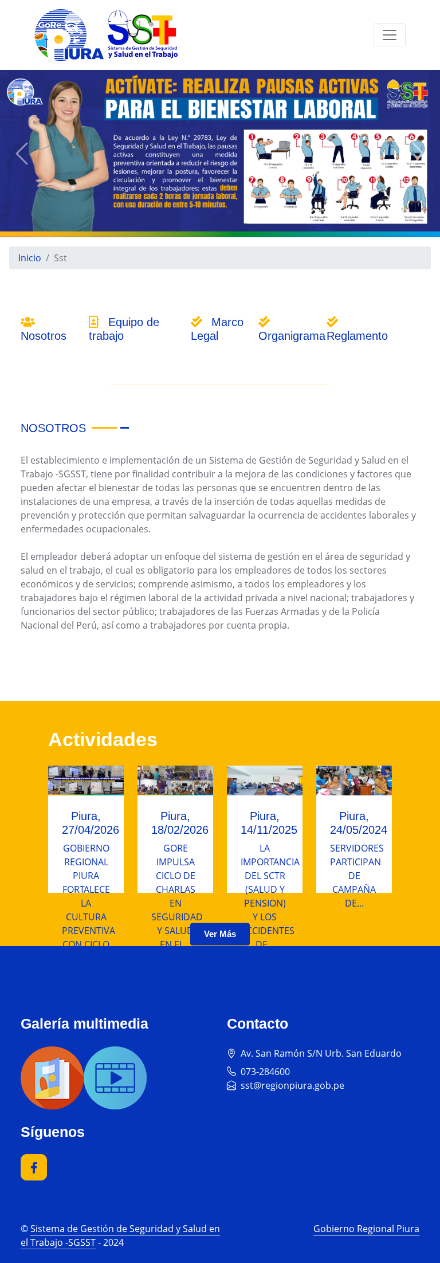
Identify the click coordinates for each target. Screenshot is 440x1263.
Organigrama (291, 336)
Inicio (29, 258)
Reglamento (357, 336)
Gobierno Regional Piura (366, 1228)
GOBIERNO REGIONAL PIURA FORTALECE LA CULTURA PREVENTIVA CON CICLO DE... (88, 903)
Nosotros (43, 336)
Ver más (220, 934)
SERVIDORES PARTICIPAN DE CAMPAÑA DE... (357, 875)
